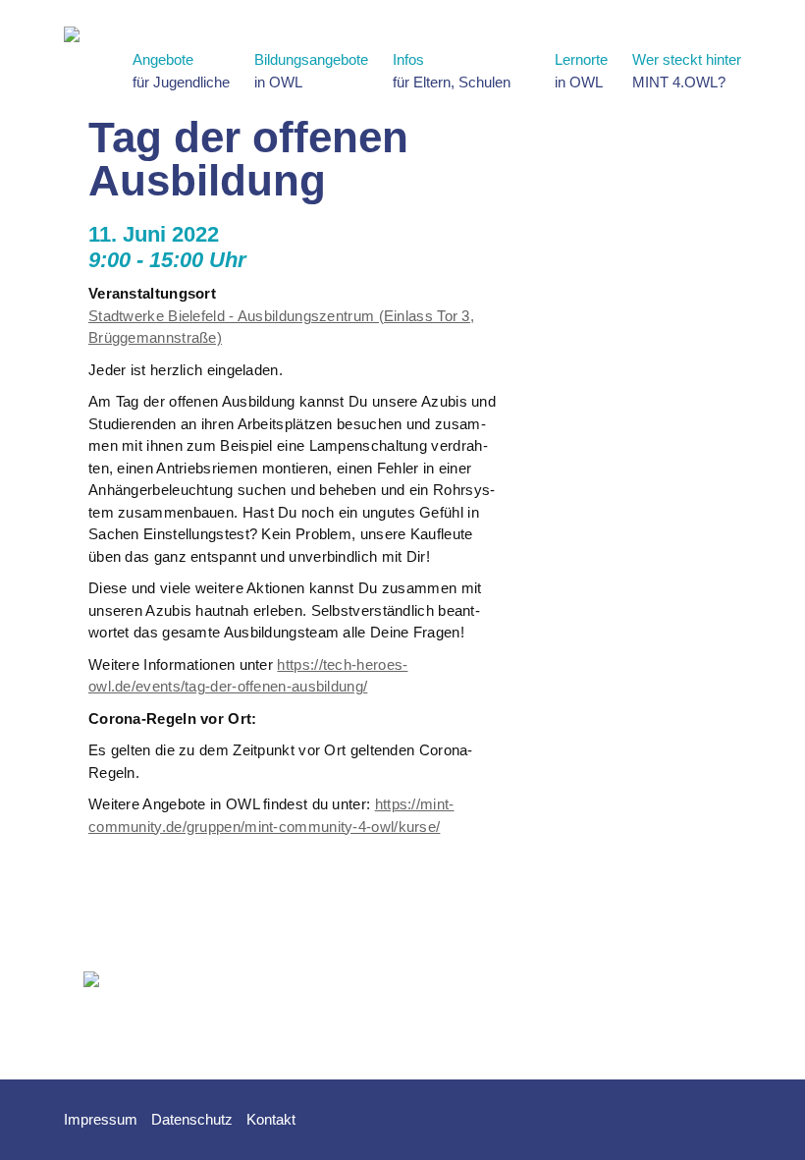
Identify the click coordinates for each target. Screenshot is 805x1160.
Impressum (100, 1119)
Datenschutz (192, 1119)
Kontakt (270, 1119)
